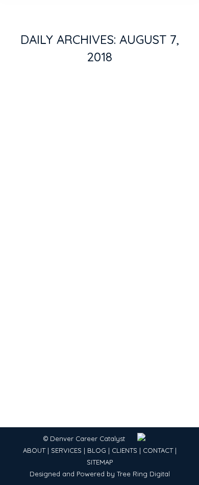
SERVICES (66, 450)
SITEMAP (100, 462)
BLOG (96, 450)
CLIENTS (124, 450)
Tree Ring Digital (143, 474)
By (91, 260)
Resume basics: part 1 (80, 241)
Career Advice (45, 260)
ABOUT (34, 450)
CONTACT (158, 450)
